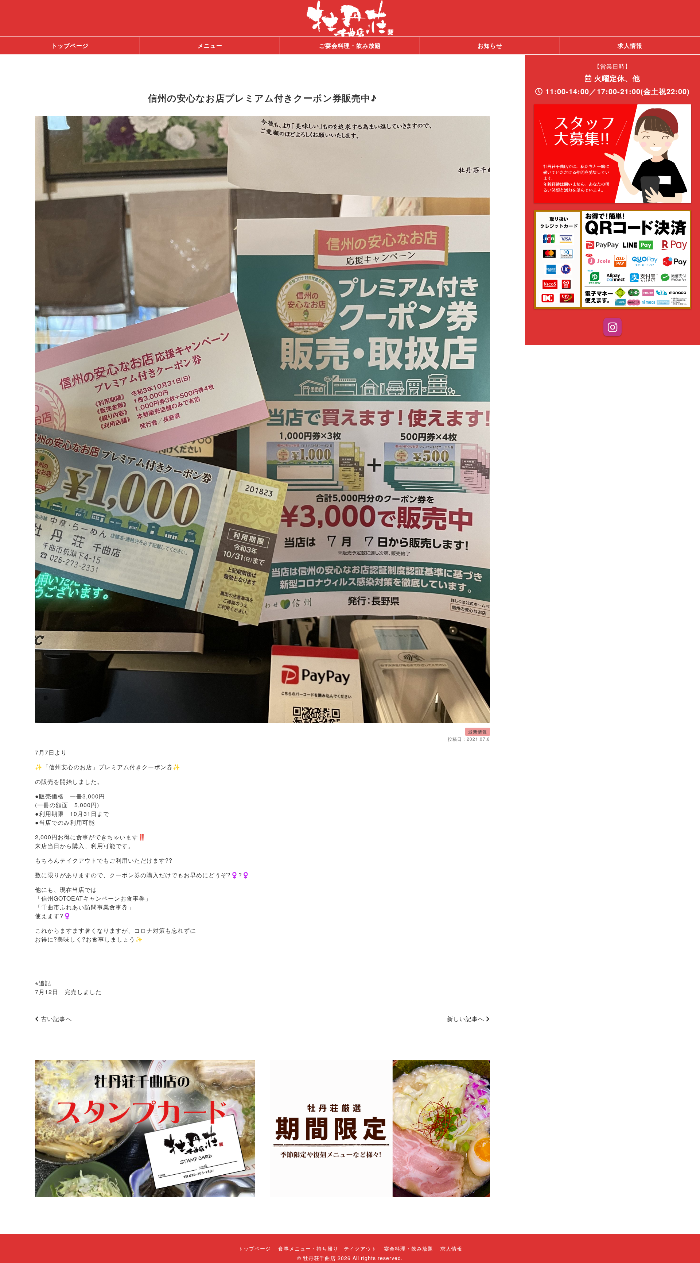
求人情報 (630, 45)
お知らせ (490, 45)
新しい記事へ (466, 1018)
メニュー (210, 45)
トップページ (70, 45)
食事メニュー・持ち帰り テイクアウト (327, 1248)
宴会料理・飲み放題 (408, 1248)
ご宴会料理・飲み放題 (350, 45)
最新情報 (477, 731)
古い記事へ (55, 1018)
